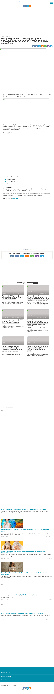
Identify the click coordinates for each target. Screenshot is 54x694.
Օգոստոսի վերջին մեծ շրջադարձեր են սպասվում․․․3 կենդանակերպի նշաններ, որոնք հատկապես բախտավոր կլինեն (38, 298)
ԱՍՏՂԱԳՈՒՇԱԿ (5, 515)
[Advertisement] (27, 22)
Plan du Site (4, 680)
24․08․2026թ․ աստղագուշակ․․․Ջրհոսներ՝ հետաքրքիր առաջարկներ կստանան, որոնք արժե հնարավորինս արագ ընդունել (37, 322)
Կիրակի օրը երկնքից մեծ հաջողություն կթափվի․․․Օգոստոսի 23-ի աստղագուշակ (12, 348)
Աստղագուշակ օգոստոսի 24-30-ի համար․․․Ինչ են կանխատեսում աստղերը (12, 321)
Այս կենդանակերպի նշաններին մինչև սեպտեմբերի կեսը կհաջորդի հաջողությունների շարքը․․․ (37, 349)
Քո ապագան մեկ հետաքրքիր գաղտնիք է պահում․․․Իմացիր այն (19, 594)
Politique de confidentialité (7, 669)
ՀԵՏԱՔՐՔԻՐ (4, 619)
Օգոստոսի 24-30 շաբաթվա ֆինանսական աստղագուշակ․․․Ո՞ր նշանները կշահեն (12, 297)
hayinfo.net (15, 198)
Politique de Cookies (6, 672)
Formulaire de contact (6, 676)
